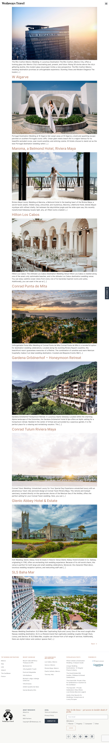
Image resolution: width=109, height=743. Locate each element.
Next (94, 644)
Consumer (88, 724)
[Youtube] (86, 736)
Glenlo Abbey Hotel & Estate (34, 501)
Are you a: (70, 721)
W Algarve (20, 77)
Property (79, 724)
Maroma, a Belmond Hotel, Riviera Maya (44, 148)
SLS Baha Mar (23, 572)
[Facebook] (74, 736)
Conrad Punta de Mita (29, 286)
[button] (106, 3)
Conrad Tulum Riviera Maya (34, 429)
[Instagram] (68, 736)
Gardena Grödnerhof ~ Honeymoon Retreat (46, 358)
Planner (70, 724)
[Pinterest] (80, 736)
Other (97, 724)
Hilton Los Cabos (25, 215)
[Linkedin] (92, 736)
